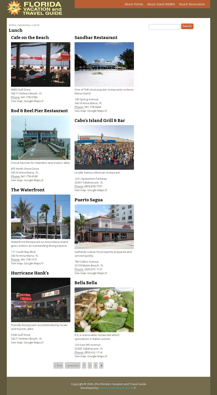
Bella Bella (86, 282)
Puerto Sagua (89, 199)
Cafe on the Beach (30, 37)
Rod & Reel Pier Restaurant (39, 110)
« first (58, 365)
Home (12, 25)
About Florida (132, 5)
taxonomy (24, 25)
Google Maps (33, 101)
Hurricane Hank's (30, 273)
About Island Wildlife (160, 5)
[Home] (35, 15)
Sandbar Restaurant (96, 37)
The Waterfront (28, 189)
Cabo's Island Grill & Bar (100, 120)
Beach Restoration (191, 5)
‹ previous (72, 365)
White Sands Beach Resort (117, 388)
